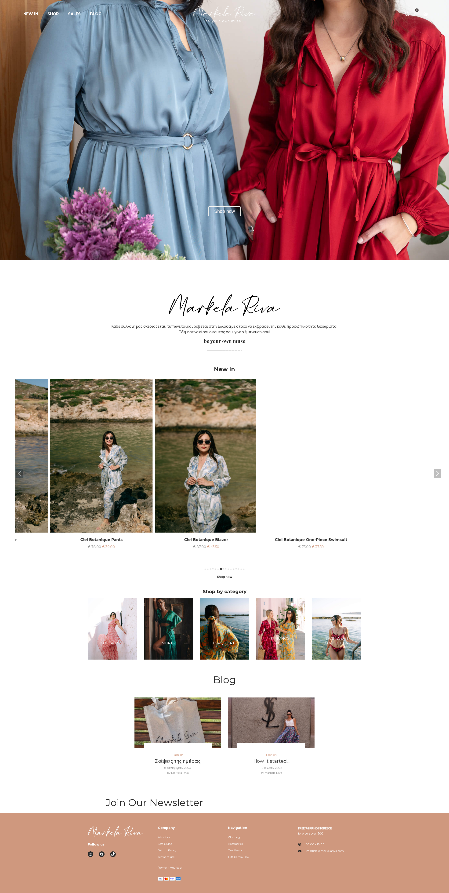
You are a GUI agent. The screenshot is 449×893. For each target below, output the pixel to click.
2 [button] (208, 569)
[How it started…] (271, 722)
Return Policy (167, 850)
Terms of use (166, 857)
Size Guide (165, 844)
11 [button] (237, 569)
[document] (224, 333)
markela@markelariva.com (325, 851)
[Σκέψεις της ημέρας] (177, 722)
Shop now (224, 576)
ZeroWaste (235, 850)
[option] (67, 470)
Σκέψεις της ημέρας (178, 761)
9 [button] (231, 569)
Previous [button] (19, 473)
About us (164, 837)
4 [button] (215, 569)
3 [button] (211, 569)
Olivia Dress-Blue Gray (277, 539)
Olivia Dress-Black (382, 539)
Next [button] (437, 473)
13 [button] (244, 569)
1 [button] (205, 569)
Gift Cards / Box (238, 857)
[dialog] (224, 338)
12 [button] (241, 569)
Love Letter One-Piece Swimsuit (68, 539)
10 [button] (234, 569)
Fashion (178, 754)
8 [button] (228, 569)
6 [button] (221, 569)
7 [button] (224, 569)
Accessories (235, 844)
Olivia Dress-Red (172, 539)
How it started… (271, 761)
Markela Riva (178, 772)
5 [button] (218, 569)
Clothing (234, 837)
